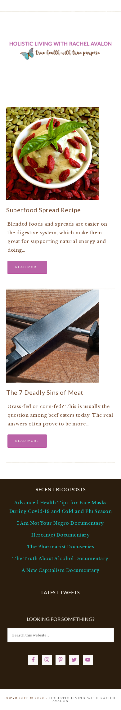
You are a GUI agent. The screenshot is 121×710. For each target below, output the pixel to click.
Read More (27, 267)
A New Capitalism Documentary (60, 570)
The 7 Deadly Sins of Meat (44, 392)
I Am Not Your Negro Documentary (60, 523)
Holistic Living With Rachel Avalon (60, 49)
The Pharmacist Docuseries (60, 547)
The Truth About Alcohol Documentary (60, 558)
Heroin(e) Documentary (60, 535)
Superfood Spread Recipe (43, 209)
